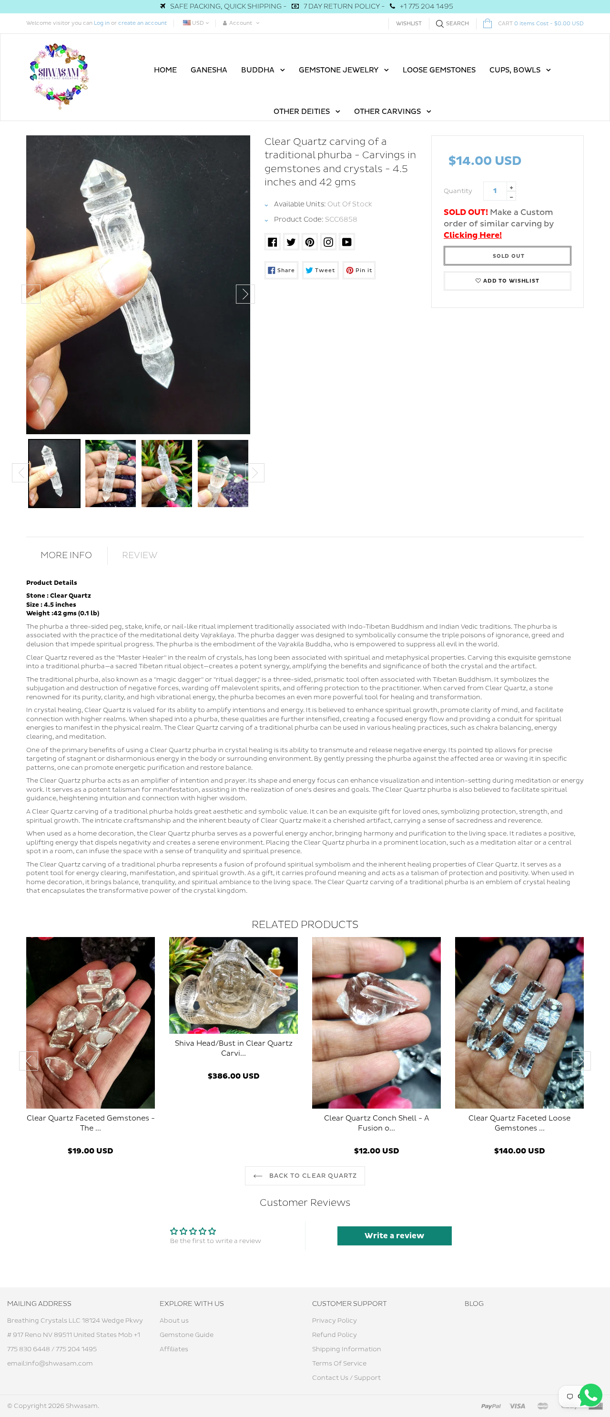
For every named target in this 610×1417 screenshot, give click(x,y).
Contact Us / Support (346, 1378)
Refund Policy (334, 1335)
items (541, 23)
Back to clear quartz (312, 1176)
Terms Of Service (339, 1363)
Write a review (394, 1236)
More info (66, 555)
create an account (142, 23)
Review (140, 555)
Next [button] (245, 294)
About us (174, 1321)
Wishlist (409, 23)
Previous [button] (31, 294)
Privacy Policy (334, 1321)
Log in (102, 23)
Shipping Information (346, 1349)
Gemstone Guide (187, 1335)
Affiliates (174, 1349)
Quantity (458, 191)
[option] (138, 284)
